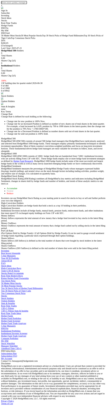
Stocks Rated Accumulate (12, 273)
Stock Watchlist (8, 343)
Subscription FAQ (9, 356)
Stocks (4, 20)
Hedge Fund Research (23, 161)
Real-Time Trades (9, 23)
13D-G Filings (7, 308)
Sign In (4, 10)
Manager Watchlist (9, 346)
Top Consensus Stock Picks (23, 38)
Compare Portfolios (9, 338)
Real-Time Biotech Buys (12, 276)
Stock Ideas (6, 18)
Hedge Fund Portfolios (11, 318)
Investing (5, 15)
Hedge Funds (7, 25)
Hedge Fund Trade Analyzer (13, 323)
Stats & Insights (8, 106)
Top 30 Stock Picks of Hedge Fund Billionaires (63, 35)
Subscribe (5, 13)
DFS (3, 40)
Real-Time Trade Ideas (11, 313)
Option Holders (8, 101)
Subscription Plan (9, 353)
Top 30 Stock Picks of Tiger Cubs (16, 291)
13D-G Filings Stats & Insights (14, 311)
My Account (6, 358)
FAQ (3, 263)
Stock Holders (7, 96)
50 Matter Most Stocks (11, 35)
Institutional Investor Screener (14, 333)
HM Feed (5, 33)
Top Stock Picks (8, 281)
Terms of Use (7, 403)
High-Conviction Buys (11, 268)
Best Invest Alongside (10, 253)
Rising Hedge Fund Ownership (15, 278)
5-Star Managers (8, 256)
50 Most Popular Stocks (31, 35)
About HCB (6, 261)
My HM (4, 30)
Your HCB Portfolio (10, 258)
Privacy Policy (7, 401)
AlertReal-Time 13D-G (11, 348)
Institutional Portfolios (10, 331)
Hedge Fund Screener (10, 321)
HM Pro (4, 28)
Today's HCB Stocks (10, 271)
